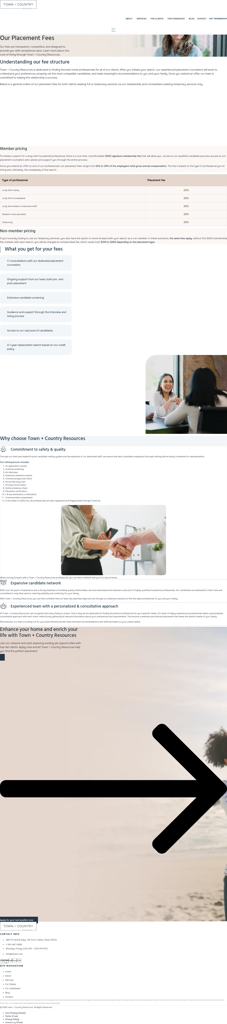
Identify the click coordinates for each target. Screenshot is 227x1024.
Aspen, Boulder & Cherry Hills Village (44, 1003)
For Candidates (176, 18)
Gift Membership (218, 18)
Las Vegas (57, 1003)
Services (141, 18)
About (129, 18)
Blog (191, 18)
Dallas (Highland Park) (28, 1003)
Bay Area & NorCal (15, 1000)
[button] (113, 788)
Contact (202, 18)
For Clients (157, 18)
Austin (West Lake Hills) (17, 1003)
